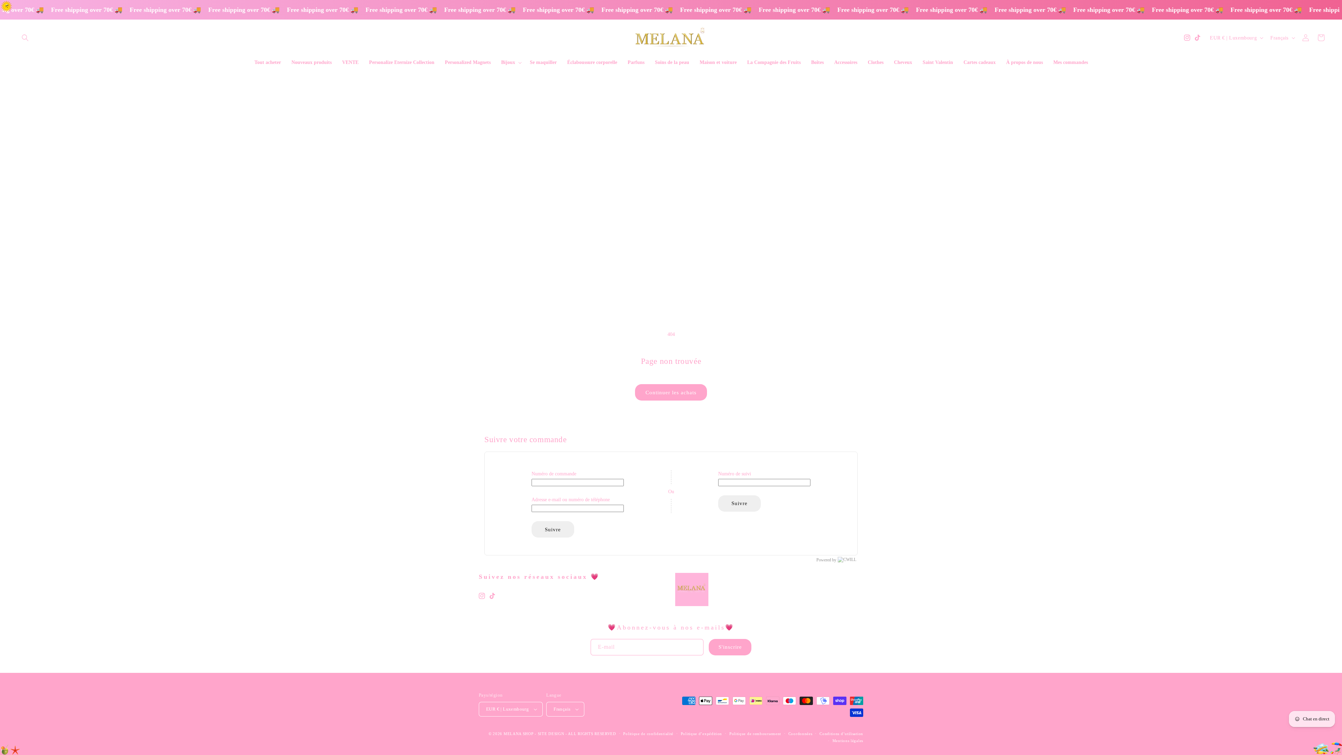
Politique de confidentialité (648, 734)
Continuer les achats (671, 392)
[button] (25, 37)
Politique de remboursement (755, 734)
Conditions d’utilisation (841, 734)
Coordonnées (800, 734)
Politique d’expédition (701, 734)
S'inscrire (730, 647)
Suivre (553, 529)
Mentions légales (847, 741)
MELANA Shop (519, 734)
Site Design (551, 734)
